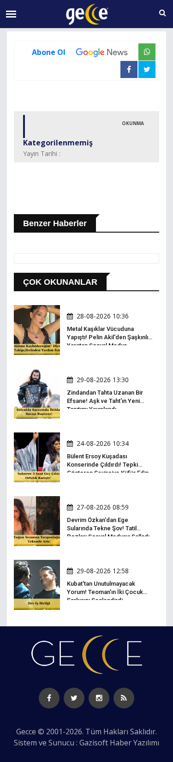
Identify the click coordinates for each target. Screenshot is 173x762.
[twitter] (74, 698)
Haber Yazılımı (134, 743)
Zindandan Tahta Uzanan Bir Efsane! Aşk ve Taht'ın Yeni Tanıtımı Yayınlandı (105, 401)
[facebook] (49, 698)
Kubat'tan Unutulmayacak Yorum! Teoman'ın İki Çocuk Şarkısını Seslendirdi (105, 592)
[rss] (123, 698)
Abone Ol (49, 52)
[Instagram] (99, 698)
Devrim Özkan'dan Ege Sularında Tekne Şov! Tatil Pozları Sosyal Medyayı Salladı (108, 528)
